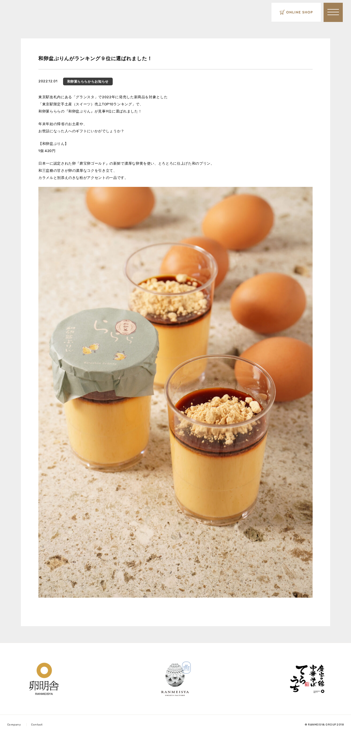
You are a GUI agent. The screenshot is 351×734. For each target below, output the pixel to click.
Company (14, 724)
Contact (37, 724)
